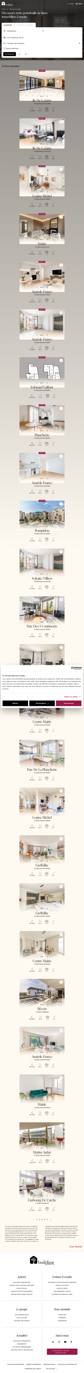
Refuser (15, 703)
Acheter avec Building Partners (21, 1285)
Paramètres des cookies (33, 1369)
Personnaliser (41, 703)
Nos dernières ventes (62, 1291)
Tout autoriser (69, 703)
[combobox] (25, 31)
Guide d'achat (21, 1288)
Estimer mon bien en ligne (62, 1294)
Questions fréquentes (22, 1341)
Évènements (22, 1344)
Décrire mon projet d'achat (22, 1294)
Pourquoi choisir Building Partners (62, 1282)
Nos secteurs (22, 1318)
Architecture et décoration (22, 1350)
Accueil (4, 9)
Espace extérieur (12, 48)
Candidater (62, 1321)
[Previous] (37, 96)
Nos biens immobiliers (21, 1282)
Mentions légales (49, 1364)
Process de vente (62, 1285)
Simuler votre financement (22, 1291)
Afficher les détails (71, 697)
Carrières (62, 1318)
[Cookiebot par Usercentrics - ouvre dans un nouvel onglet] (73, 668)
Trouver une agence (22, 1321)
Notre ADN (62, 1315)
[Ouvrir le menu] (79, 4)
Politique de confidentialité (67, 1364)
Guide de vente (62, 1288)
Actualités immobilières (21, 1347)
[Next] (47, 96)
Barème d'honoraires (33, 1364)
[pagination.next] (50, 1219)
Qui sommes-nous (22, 1315)
